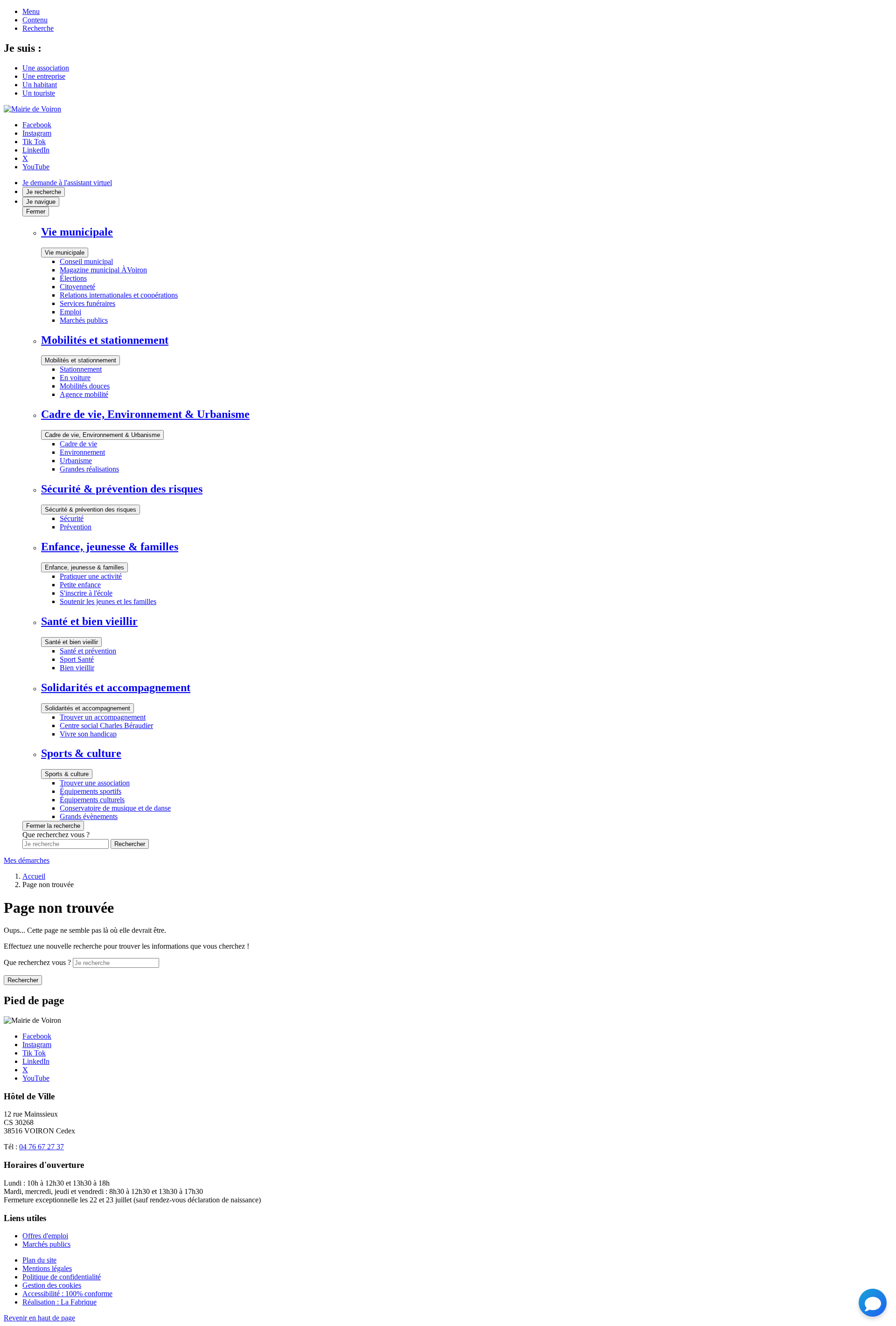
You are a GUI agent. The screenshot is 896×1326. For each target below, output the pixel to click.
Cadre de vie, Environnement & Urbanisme (102, 434)
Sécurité (72, 518)
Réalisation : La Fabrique (59, 1302)
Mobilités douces (85, 386)
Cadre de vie (78, 444)
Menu (31, 11)
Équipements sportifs (90, 791)
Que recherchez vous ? (37, 962)
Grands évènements (89, 816)
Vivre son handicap (88, 734)
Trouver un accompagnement (103, 717)
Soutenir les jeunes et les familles (108, 601)
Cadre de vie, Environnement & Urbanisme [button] (145, 414)
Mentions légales (47, 1268)
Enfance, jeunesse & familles (84, 567)
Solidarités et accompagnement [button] (115, 687)
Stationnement (81, 369)
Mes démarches (26, 860)
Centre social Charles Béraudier (106, 725)
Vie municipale (64, 252)
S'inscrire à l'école (86, 593)
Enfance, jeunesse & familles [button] (109, 547)
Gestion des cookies (51, 1285)
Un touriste (38, 93)
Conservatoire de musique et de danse (115, 808)
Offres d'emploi (45, 1236)
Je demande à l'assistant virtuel (67, 183)
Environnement (82, 452)
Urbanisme (76, 461)
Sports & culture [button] (81, 753)
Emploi (70, 312)
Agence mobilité (84, 394)
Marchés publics (84, 320)
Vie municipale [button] (77, 232)
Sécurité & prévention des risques (90, 509)
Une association (45, 68)
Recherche (38, 28)
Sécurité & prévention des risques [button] (122, 489)
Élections (73, 278)
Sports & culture (67, 774)
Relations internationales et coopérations (119, 295)
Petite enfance (80, 585)
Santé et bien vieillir (71, 642)
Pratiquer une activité (91, 576)
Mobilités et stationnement (80, 360)
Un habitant (39, 85)
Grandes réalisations (89, 469)
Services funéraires (87, 303)
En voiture (75, 378)
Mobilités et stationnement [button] (104, 340)
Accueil (33, 876)
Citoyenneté (77, 287)
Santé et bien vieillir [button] (89, 621)
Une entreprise (43, 76)
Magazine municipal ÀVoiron (103, 270)
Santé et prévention (88, 651)
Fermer (35, 211)
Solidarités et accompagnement (87, 708)
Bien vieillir (77, 668)
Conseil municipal (86, 261)
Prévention (75, 527)
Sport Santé (77, 659)
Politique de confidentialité (61, 1277)
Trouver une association (95, 783)
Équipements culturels (92, 800)
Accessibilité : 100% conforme (67, 1294)
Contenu (35, 20)
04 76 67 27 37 (41, 1147)
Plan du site (39, 1260)
